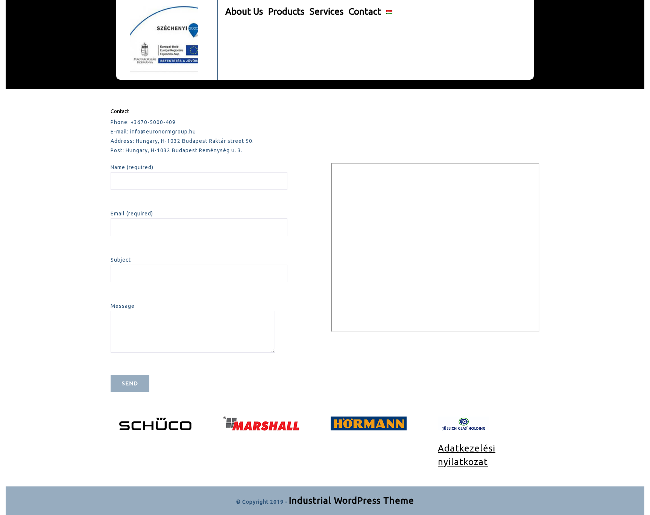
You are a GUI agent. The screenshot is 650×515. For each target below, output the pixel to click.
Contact (365, 11)
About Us (244, 11)
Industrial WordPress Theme (351, 500)
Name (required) (132, 167)
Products (286, 11)
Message (123, 306)
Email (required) (132, 214)
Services (326, 11)
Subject (121, 260)
